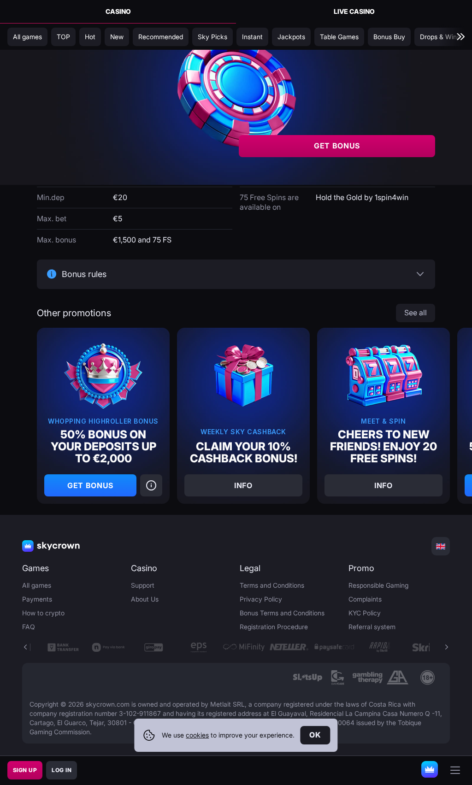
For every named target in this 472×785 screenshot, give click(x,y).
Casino (118, 11)
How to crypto (43, 613)
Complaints (365, 599)
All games (36, 585)
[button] (446, 647)
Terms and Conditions (272, 585)
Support (142, 585)
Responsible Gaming (378, 585)
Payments (37, 599)
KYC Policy (364, 613)
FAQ (28, 627)
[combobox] (440, 546)
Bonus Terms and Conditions (282, 613)
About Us (145, 599)
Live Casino (354, 11)
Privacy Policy (261, 599)
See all (415, 312)
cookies (197, 735)
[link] (308, 677)
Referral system (371, 627)
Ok (315, 734)
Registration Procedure (274, 627)
